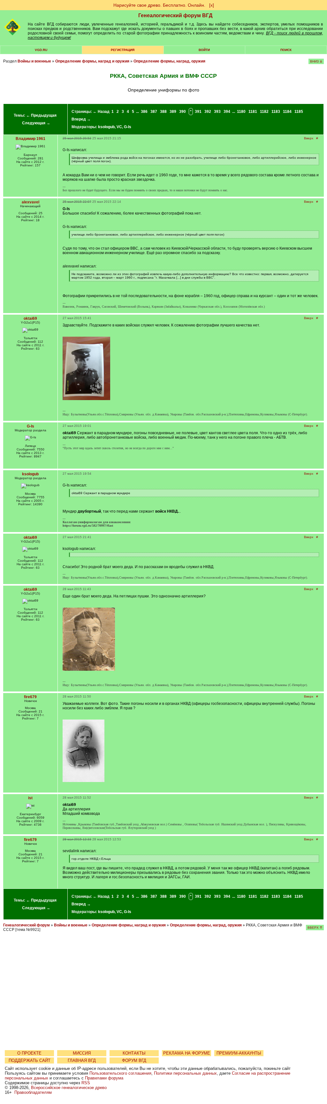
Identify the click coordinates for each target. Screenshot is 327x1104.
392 (207, 111)
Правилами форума (104, 1078)
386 (144, 111)
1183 (275, 111)
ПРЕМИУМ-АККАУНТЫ (239, 1053)
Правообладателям (33, 1092)
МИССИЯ (82, 1053)
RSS (85, 1082)
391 (198, 111)
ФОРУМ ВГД (134, 1060)
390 (182, 111)
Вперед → (81, 119)
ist (30, 798)
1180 (241, 111)
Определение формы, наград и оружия (92, 61)
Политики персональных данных (185, 1073)
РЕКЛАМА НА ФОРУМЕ (186, 1053)
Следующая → (36, 123)
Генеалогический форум (26, 925)
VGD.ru (41, 50)
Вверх (308, 138)
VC (119, 127)
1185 (298, 111)
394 (227, 111)
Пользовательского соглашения (120, 1073)
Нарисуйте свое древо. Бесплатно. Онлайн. (159, 5)
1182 (264, 111)
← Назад (101, 111)
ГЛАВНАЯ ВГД (82, 1060)
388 (163, 111)
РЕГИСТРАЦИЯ (122, 50)
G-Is (127, 127)
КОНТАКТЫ (134, 1053)
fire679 (30, 697)
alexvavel (30, 202)
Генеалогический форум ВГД (175, 15)
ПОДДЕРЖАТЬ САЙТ (29, 1060)
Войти (204, 50)
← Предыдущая (41, 115)
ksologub (106, 127)
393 (217, 111)
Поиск (286, 50)
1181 (252, 111)
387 (153, 111)
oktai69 (30, 318)
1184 (287, 111)
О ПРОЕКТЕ (29, 1053)
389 (173, 111)
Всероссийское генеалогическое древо (69, 1087)
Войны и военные (34, 61)
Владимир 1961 (30, 138)
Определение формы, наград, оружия (169, 61)
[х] (211, 5)
